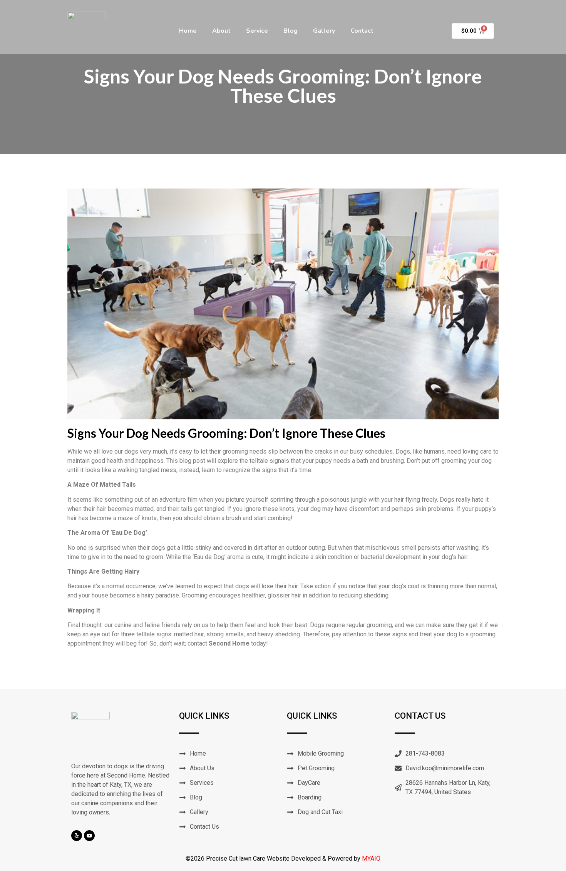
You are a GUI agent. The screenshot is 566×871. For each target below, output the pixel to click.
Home (188, 31)
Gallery (324, 31)
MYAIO (371, 858)
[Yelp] (76, 835)
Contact (361, 31)
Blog (290, 31)
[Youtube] (89, 835)
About (221, 31)
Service (257, 31)
